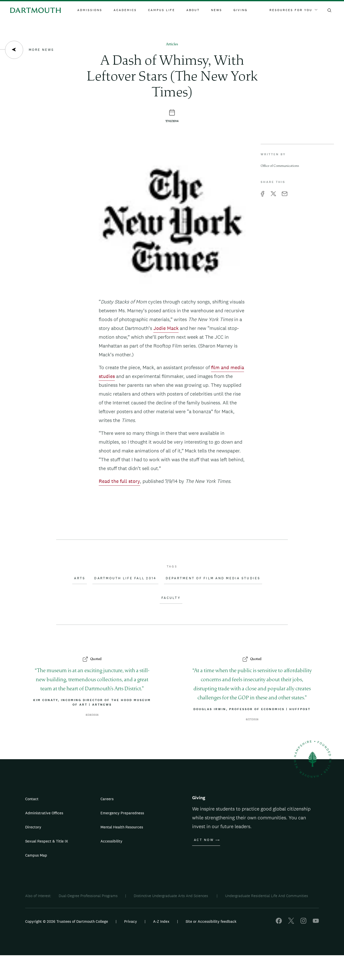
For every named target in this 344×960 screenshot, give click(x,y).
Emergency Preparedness (122, 813)
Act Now (204, 840)
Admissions (89, 10)
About (193, 10)
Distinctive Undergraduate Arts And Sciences (171, 895)
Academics (125, 10)
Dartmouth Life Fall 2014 (125, 578)
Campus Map (36, 855)
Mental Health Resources (121, 827)
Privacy (130, 921)
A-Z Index (161, 921)
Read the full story (119, 481)
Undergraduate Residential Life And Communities (266, 895)
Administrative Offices (44, 813)
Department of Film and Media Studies (213, 578)
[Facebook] (279, 922)
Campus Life (161, 10)
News (216, 10)
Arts (79, 578)
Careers (107, 798)
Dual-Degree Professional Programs (88, 895)
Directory (33, 827)
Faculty (171, 598)
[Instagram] (303, 922)
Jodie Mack (166, 328)
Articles (172, 44)
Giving (240, 10)
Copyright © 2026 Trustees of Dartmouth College (66, 921)
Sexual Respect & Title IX (46, 841)
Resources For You (290, 10)
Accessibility (111, 841)
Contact (32, 798)
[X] (291, 922)
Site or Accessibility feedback (211, 921)
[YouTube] (316, 922)
